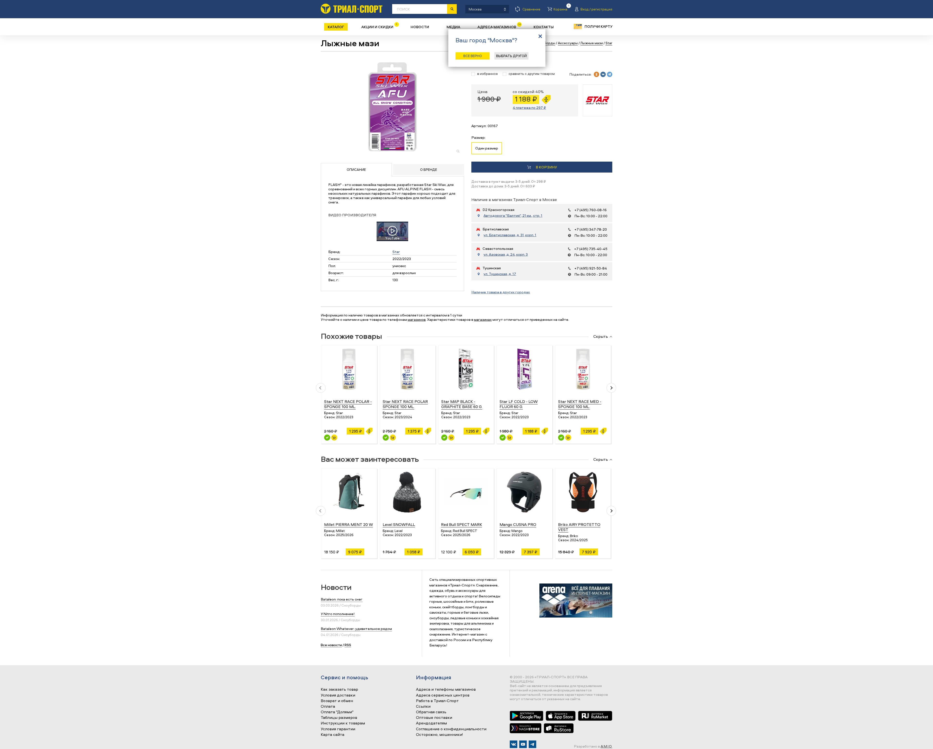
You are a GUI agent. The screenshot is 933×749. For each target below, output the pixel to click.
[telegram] (609, 74)
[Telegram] (532, 744)
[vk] (603, 74)
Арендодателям (431, 723)
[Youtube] (523, 744)
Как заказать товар (339, 689)
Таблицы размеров (339, 717)
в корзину (546, 167)
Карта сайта (332, 734)
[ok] (596, 74)
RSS (348, 645)
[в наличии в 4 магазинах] (386, 438)
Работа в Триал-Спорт (437, 700)
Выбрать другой (511, 55)
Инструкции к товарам (343, 723)
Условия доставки (338, 695)
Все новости (331, 645)
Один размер (486, 148)
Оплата (328, 706)
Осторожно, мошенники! (439, 734)
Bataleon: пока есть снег (342, 599)
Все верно (472, 55)
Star (396, 251)
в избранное (487, 74)
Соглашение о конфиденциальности (451, 729)
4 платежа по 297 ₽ (529, 107)
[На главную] (351, 9)
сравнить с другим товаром (532, 74)
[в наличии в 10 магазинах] (503, 438)
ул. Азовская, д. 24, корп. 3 (506, 254)
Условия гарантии (338, 729)
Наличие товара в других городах (500, 292)
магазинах (483, 319)
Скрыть (600, 336)
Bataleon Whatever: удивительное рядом (356, 628)
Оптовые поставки (434, 717)
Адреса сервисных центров (442, 695)
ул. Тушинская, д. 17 (500, 274)
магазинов (417, 319)
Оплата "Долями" (337, 712)
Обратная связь (431, 712)
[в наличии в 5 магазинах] (327, 438)
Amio (606, 746)
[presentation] (321, 388)
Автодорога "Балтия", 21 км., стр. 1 (513, 215)
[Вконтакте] (513, 744)
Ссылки (423, 706)
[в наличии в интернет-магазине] (334, 438)
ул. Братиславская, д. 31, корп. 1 (510, 235)
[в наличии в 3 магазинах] (561, 438)
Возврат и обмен (337, 700)
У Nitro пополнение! (338, 613)
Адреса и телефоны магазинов (446, 689)
